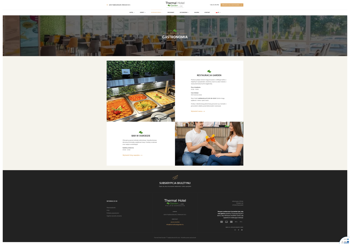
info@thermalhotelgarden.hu (175, 224)
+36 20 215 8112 (175, 222)
